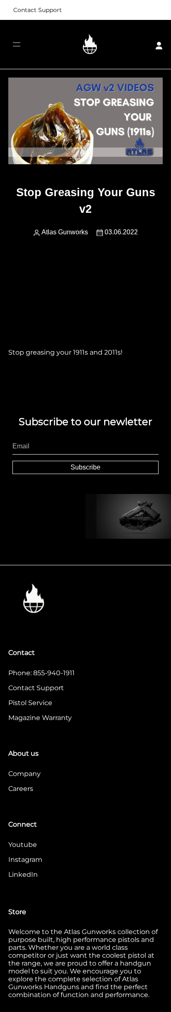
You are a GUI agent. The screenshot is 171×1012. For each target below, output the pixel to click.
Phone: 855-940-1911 (41, 673)
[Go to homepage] (90, 44)
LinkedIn (23, 874)
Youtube (22, 845)
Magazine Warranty (40, 718)
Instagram (25, 860)
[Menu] (16, 44)
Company (24, 774)
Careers (20, 789)
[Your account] (159, 44)
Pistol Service (30, 703)
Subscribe (85, 467)
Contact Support (37, 10)
